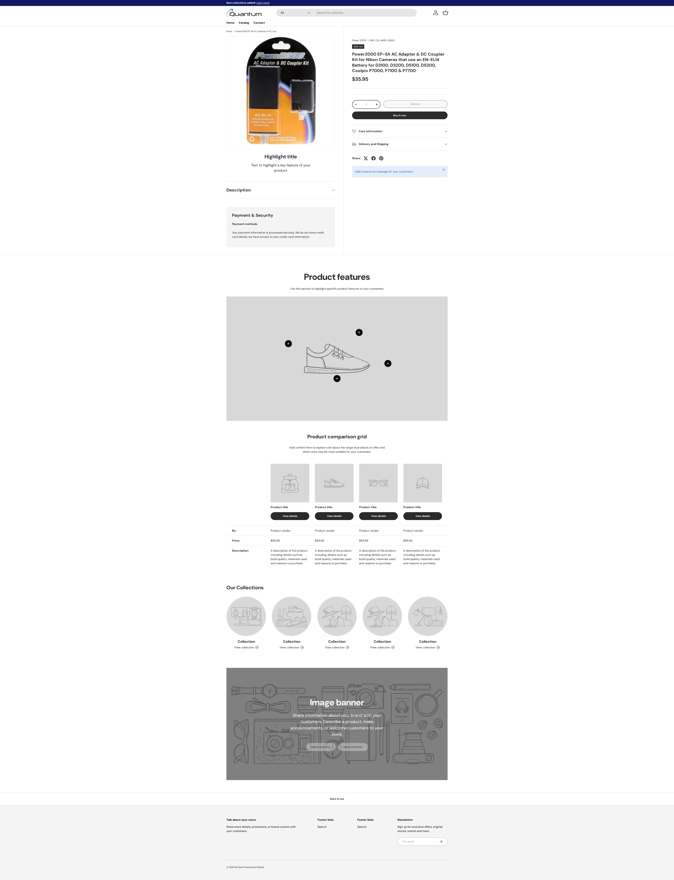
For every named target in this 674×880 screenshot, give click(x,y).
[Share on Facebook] (373, 158)
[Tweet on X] (366, 158)
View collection (244, 647)
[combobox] (346, 13)
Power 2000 (359, 40)
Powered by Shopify (254, 867)
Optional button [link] (321, 746)
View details (290, 516)
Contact (259, 23)
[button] (445, 12)
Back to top (337, 798)
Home (230, 23)
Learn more (262, 2)
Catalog (244, 23)
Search (322, 827)
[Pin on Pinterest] (381, 158)
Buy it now (399, 115)
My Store (238, 867)
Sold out (416, 104)
